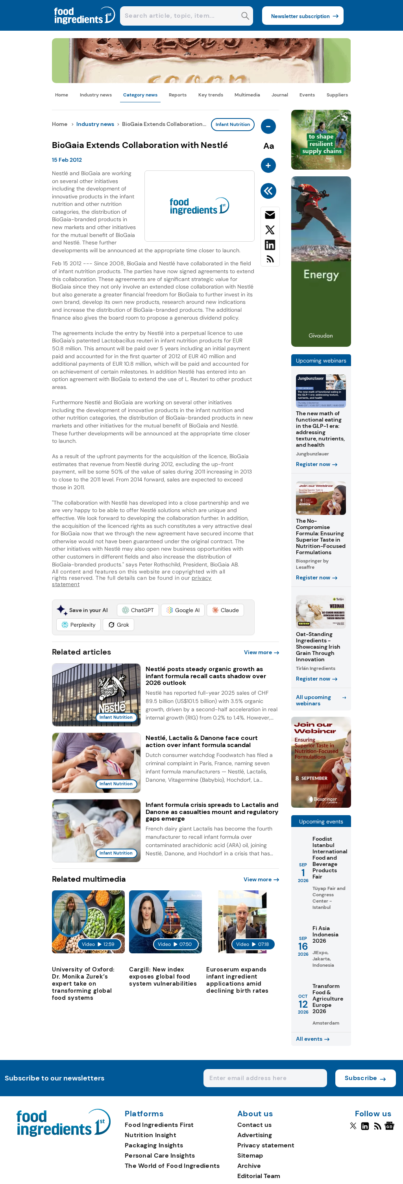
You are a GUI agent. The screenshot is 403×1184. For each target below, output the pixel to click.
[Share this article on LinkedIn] (270, 246)
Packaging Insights (154, 1145)
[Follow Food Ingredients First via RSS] (378, 1129)
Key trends (210, 95)
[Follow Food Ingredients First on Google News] (391, 1129)
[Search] (245, 16)
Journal (280, 95)
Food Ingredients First (159, 1124)
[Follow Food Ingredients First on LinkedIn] (365, 1129)
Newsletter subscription (300, 16)
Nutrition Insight (150, 1135)
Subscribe (361, 1078)
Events (307, 95)
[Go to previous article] (270, 191)
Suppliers (337, 95)
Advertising (254, 1135)
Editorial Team (258, 1176)
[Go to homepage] (64, 1134)
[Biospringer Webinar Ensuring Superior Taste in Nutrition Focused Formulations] (321, 805)
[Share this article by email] (270, 216)
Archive (249, 1165)
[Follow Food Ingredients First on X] (353, 1129)
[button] (138, 610)
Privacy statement (265, 1145)
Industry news (96, 95)
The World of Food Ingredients (172, 1165)
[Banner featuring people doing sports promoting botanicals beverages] (321, 344)
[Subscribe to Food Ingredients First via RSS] (270, 262)
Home (61, 95)
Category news (140, 95)
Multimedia (247, 95)
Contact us (254, 1124)
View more (258, 652)
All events (309, 1039)
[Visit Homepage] (85, 28)
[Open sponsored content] (201, 81)
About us (255, 1114)
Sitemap (250, 1155)
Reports (178, 95)
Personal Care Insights (160, 1155)
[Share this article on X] (270, 231)
